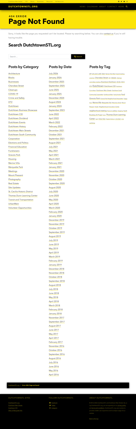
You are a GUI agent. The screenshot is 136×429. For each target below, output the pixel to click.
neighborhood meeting (98, 111)
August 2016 (55, 358)
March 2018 (54, 305)
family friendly (117, 94)
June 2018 (54, 293)
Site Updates (14, 187)
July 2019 (53, 240)
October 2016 (55, 350)
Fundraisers (13, 151)
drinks (119, 82)
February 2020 (56, 212)
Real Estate (13, 183)
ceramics (91, 78)
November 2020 (56, 175)
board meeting (120, 74)
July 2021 (53, 147)
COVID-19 (13, 94)
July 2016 (53, 362)
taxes (104, 115)
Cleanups (12, 90)
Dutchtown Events (16, 122)
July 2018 (53, 289)
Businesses (40, 1)
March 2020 (54, 208)
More (121, 7)
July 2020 (53, 191)
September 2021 (57, 138)
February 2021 (56, 163)
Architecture (14, 73)
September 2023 (57, 110)
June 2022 (54, 114)
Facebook (54, 403)
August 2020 (55, 187)
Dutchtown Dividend (18, 118)
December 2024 (56, 98)
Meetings (12, 171)
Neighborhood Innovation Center (109, 107)
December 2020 (56, 171)
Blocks (32, 1)
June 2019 (54, 244)
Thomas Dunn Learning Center (22, 195)
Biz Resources (60, 1)
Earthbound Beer (108, 94)
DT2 (10, 102)
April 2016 (54, 374)
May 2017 (53, 334)
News (82, 7)
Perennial (109, 111)
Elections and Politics (18, 142)
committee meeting (94, 82)
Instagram (54, 408)
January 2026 (55, 77)
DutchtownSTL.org (23, 6)
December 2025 (56, 81)
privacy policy (122, 405)
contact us (108, 33)
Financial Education (17, 147)
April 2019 (54, 252)
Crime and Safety (16, 98)
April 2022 (54, 118)
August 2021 (55, 142)
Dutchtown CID (15, 114)
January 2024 (55, 106)
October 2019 (55, 228)
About (102, 7)
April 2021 (54, 155)
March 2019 (54, 256)
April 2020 (54, 203)
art (90, 74)
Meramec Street (116, 102)
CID (26, 1)
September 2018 (57, 281)
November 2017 (56, 317)
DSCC (123, 82)
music (97, 107)
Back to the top (93, 419)
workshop (92, 123)
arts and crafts (96, 74)
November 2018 (56, 273)
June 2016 (54, 366)
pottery (114, 111)
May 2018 (53, 297)
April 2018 (54, 301)
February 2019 (56, 260)
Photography (14, 179)
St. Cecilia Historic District (20, 191)
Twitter (53, 405)
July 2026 (53, 73)
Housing (12, 159)
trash (96, 119)
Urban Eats (101, 119)
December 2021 (56, 130)
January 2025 (55, 94)
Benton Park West (111, 74)
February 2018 (56, 309)
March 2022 (54, 122)
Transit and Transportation (20, 199)
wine (122, 119)
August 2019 (55, 236)
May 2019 (53, 248)
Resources (50, 1)
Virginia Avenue (110, 119)
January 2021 (55, 167)
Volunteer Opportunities (19, 208)
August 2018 (55, 285)
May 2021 (53, 151)
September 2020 (57, 183)
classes (113, 78)
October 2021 (55, 134)
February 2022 (56, 126)
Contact (112, 7)
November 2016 (56, 346)
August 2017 (55, 326)
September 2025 (57, 86)
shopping (120, 111)
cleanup (119, 78)
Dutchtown (13, 106)
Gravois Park (14, 155)
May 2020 (53, 199)
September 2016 (57, 354)
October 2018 (55, 277)
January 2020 (55, 216)
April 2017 (54, 338)
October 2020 (55, 179)
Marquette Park (15, 167)
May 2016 (53, 370)
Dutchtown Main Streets (15, 1)
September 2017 (57, 321)
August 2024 (55, 102)
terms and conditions (98, 408)
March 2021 (54, 159)
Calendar (92, 7)
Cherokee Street (16, 86)
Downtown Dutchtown (108, 82)
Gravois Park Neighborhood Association (111, 98)
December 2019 (56, 220)
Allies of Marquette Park (15, 410)
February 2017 (56, 342)
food (123, 94)
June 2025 (54, 90)
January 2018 (55, 313)
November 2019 (56, 224)
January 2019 (55, 265)
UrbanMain (13, 203)
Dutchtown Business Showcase (22, 110)
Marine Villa (14, 163)
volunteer (118, 119)
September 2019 (57, 232)
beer (103, 74)
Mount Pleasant (15, 175)
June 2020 (54, 195)
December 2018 (56, 269)
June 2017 (54, 330)
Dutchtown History (17, 126)
